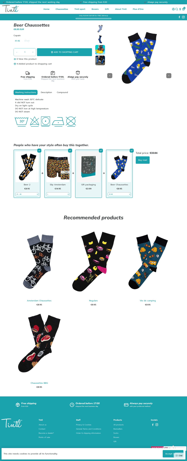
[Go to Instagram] (183, 17)
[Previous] (109, 75)
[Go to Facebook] (179, 17)
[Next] (168, 75)
